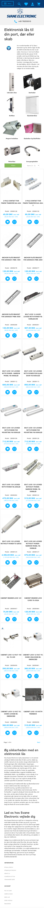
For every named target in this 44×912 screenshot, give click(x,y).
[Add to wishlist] (14, 222)
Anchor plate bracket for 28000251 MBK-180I (11, 258)
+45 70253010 (24, 21)
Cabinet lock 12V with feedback (33, 712)
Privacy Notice (8, 867)
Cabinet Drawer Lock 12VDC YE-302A (33, 599)
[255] (29, 676)
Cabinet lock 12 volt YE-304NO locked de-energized (11, 713)
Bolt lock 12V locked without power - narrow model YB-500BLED (33, 487)
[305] (7, 562)
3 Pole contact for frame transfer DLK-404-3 (33, 203)
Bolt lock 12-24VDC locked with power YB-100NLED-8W (33, 316)
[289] (29, 562)
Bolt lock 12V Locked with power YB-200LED (11, 485)
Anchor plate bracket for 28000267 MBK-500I (11, 315)
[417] (29, 392)
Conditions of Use (9, 876)
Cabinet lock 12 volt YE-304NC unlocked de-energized (33, 657)
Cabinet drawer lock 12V (11, 598)
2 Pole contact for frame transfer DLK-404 (11, 202)
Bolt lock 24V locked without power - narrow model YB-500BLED (33, 544)
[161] (7, 335)
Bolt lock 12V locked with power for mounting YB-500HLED (11, 430)
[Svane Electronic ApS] (22, 12)
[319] (7, 278)
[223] (7, 449)
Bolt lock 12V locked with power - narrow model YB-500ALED (11, 373)
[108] (29, 278)
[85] (29, 619)
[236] (7, 733)
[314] (7, 392)
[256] (7, 619)
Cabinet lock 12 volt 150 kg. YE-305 (11, 656)
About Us (7, 873)
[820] (29, 449)
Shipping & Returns (10, 870)
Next (38, 742)
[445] (29, 222)
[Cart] (38, 4)
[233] (7, 676)
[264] (29, 733)
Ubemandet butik (9, 879)
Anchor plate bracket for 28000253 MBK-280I (33, 258)
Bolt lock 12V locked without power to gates (11, 542)
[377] (29, 505)
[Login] (32, 4)
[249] (7, 505)
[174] (7, 222)
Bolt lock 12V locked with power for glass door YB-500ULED (33, 373)
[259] (29, 335)
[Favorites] (26, 4)
